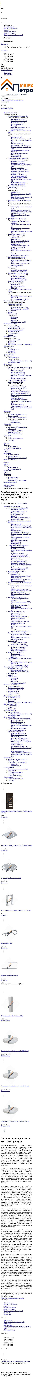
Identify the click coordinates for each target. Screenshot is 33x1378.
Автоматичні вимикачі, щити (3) (17, 759)
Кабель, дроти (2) (13, 761)
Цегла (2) (14, 516)
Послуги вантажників (10, 28)
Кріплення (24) (12, 641)
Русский (3, 68)
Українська (10, 68)
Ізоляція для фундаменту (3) (19, 563)
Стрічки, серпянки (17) (18, 592)
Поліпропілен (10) (13, 691)
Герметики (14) (15, 654)
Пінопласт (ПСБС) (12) (18, 569)
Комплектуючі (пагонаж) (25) (20, 671)
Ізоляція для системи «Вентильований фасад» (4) (19, 554)
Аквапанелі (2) (15, 574)
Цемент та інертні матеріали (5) (20, 517)
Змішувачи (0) (12, 770)
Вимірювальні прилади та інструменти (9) (19, 735)
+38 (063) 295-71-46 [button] (7, 1361)
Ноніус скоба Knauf (6, 943)
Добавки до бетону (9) (18, 623)
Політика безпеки (9, 33)
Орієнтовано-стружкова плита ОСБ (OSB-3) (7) (20, 606)
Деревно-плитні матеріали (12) (17, 597)
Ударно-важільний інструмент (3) (21, 752)
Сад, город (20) (8, 777)
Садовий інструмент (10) (15, 778)
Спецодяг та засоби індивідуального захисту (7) (19, 745)
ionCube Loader (22, 503)
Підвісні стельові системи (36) (17, 633)
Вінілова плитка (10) (14, 697)
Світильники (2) (16, 765)
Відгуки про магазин (10, 459)
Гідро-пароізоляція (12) (18, 649)
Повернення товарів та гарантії (13, 35)
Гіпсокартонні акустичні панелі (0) (21, 579)
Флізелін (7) (11, 707)
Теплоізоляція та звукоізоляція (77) (18, 545)
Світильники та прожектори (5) (17, 762)
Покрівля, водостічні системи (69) (18, 645)
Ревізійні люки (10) (13, 693)
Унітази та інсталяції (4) (15, 775)
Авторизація (8, 74)
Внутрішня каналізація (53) (16, 688)
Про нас (6, 30)
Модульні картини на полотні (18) (21, 714)
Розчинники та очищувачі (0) (20, 631)
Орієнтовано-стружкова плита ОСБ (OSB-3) (17, 1326)
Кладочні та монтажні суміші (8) (21, 526)
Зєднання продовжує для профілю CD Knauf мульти (16, 845)
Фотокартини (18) (13, 712)
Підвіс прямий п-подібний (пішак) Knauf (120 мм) (16, 910)
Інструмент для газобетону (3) (20, 738)
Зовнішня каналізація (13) (15, 689)
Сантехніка (7, 486)
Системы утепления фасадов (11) (21, 532)
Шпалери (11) (12, 709)
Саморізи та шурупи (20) (18, 644)
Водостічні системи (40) (18, 647)
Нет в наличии (5, 1020)
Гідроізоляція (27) (16, 524)
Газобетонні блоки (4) (17, 509)
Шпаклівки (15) (16, 542)
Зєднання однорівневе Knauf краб (11, 878)
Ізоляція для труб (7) (14, 686)
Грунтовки (7, 1323)
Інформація (7, 453)
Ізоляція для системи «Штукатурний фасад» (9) (19, 560)
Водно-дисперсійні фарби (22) (20, 616)
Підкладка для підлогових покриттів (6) (20, 702)
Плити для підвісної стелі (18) (20, 637)
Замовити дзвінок (18, 100)
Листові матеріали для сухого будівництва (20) (16, 572)
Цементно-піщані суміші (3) (19, 540)
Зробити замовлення (7, 108)
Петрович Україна (9, 485)
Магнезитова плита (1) (18, 581)
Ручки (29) (14, 681)
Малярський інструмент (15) (19, 740)
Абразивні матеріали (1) (18, 733)
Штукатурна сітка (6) (17, 519)
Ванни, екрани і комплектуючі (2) (18, 769)
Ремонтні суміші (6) (17, 530)
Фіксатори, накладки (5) (18, 683)
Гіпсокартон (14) (16, 577)
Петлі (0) (14, 680)
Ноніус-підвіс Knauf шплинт (9, 975)
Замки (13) (14, 678)
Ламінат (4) (11, 701)
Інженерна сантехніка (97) (12, 684)
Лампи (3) (14, 764)
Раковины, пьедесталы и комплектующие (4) (15, 773)
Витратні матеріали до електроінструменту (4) (18, 722)
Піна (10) (14, 657)
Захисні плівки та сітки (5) (19, 511)
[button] (4, 44)
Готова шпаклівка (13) (18, 618)
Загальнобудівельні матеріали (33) (18, 508)
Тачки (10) (11, 780)
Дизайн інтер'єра (9, 27)
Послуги (6, 445)
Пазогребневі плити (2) (18, 513)
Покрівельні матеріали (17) (19, 650)
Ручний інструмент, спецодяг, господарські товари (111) (17, 730)
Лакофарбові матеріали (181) (16, 611)
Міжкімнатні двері (9, 1330)
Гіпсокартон (8, 1320)
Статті (6, 451)
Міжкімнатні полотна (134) (19, 670)
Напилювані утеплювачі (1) (19, 568)
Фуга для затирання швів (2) (19, 665)
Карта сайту (7, 1312)
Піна (5, 1328)
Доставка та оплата (10, 31)
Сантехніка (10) (9, 767)
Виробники (7, 450)
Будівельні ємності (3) (17, 751)
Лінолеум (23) (12, 699)
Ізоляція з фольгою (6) (17, 547)
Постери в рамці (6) (14, 715)
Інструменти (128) (9, 717)
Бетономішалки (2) (17, 720)
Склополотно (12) (13, 705)
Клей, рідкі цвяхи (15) (17, 655)
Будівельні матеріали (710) (12, 506)
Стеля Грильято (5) (17, 639)
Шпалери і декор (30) (10, 704)
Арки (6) (10, 675)
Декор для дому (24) (10, 710)
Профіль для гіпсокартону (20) (20, 589)
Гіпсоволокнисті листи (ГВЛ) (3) (21, 576)
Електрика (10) (8, 757)
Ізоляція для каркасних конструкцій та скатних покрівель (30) (21, 550)
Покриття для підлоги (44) (12, 696)
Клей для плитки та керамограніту (14, 1322)
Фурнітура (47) (12, 676)
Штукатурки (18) (16, 543)
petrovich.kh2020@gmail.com (21, 1361)
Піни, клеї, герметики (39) (15, 652)
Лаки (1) (13, 629)
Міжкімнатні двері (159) (15, 668)
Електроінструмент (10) (18, 728)
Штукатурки (8, 1325)
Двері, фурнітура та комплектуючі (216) (16, 667)
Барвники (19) (15, 615)
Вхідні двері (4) (12, 673)
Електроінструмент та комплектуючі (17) (20, 718)
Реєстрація (7, 73)
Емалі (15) (14, 624)
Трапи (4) (10, 694)
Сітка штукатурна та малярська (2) (21, 590)
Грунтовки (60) (15, 620)
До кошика (4, 817)
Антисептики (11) (16, 613)
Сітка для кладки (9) (17, 514)
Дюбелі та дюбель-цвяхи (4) (19, 642)
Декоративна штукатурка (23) (20, 621)
